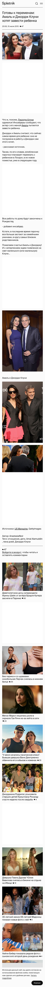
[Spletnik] (8, 3)
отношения (13, 539)
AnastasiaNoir (16, 536)
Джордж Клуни (26, 119)
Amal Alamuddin (34, 539)
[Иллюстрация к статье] (22, 46)
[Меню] (41, 3)
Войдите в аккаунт (11, 552)
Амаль (25, 125)
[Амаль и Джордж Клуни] (22, 341)
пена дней (8, 541)
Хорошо (37, 983)
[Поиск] (36, 3)
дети (22, 539)
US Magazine (21, 528)
